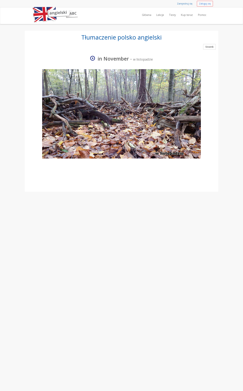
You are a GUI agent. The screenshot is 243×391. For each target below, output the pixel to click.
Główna (146, 15)
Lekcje (160, 15)
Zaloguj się (205, 3)
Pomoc (202, 15)
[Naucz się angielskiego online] (31, 11)
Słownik (209, 46)
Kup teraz (187, 15)
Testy (172, 15)
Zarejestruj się (184, 3)
